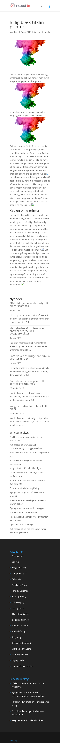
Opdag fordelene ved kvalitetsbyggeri (27, 508)
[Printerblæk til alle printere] (30, 108)
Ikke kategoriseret (20, 614)
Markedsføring (18, 631)
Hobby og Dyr (18, 602)
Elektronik (16, 579)
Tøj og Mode (18, 660)
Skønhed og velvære (21, 648)
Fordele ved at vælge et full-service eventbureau (27, 382)
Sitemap (13, 740)
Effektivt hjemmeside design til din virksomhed (29, 304)
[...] (27, 322)
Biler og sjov (17, 556)
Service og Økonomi (21, 643)
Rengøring (16, 637)
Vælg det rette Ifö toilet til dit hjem (28, 407)
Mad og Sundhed (20, 625)
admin (15, 32)
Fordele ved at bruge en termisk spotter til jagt (30, 357)
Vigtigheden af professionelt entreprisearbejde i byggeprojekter (28, 330)
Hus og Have (18, 608)
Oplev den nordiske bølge (21, 524)
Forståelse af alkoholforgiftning (24, 488)
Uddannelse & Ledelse (22, 666)
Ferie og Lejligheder (21, 590)
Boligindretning (19, 567)
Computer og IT (19, 573)
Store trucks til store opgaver (23, 512)
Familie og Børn (19, 585)
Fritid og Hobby (19, 596)
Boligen (15, 561)
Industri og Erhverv (20, 619)
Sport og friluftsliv (41, 32)
